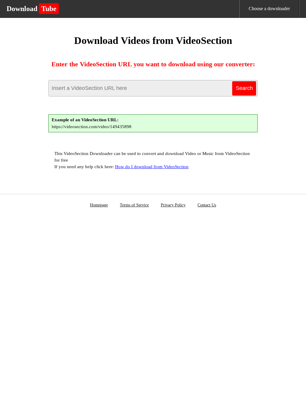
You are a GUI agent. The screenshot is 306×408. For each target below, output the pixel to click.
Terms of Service (134, 205)
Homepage (99, 205)
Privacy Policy (173, 205)
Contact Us (207, 205)
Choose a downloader (269, 8)
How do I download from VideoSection (152, 166)
